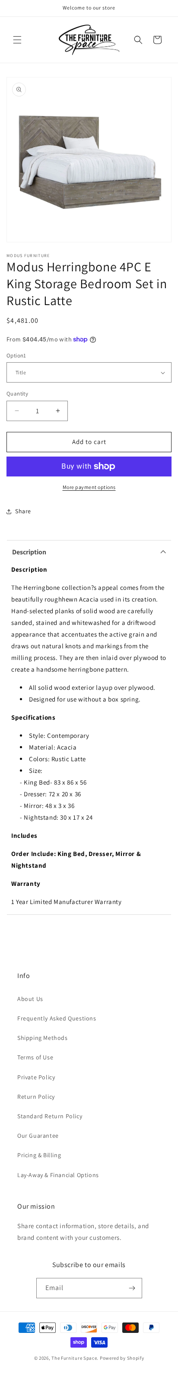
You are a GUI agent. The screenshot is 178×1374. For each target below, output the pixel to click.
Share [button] (23, 511)
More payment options (89, 487)
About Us (30, 999)
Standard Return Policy (49, 1116)
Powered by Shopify (122, 1358)
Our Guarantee (38, 1135)
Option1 (16, 355)
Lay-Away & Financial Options (58, 1175)
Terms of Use (35, 1057)
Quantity (17, 393)
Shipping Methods (42, 1038)
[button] (17, 39)
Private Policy (36, 1077)
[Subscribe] (132, 1288)
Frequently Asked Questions (56, 1018)
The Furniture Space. (75, 1358)
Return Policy (36, 1096)
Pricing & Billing (39, 1155)
